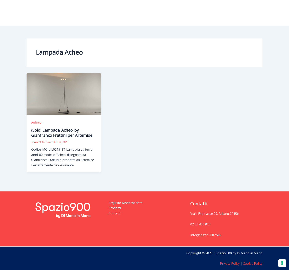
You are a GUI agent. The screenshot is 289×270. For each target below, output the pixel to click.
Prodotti (191, 13)
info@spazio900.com (205, 235)
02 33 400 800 (200, 224)
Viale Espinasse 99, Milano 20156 (214, 213)
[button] (199, 13)
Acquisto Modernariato (224, 13)
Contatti (253, 13)
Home (173, 13)
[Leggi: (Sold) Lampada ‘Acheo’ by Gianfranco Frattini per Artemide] (64, 94)
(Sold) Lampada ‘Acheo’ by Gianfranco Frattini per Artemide (61, 132)
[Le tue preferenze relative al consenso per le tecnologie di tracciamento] (282, 263)
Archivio (36, 122)
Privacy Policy (230, 263)
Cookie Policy (252, 263)
